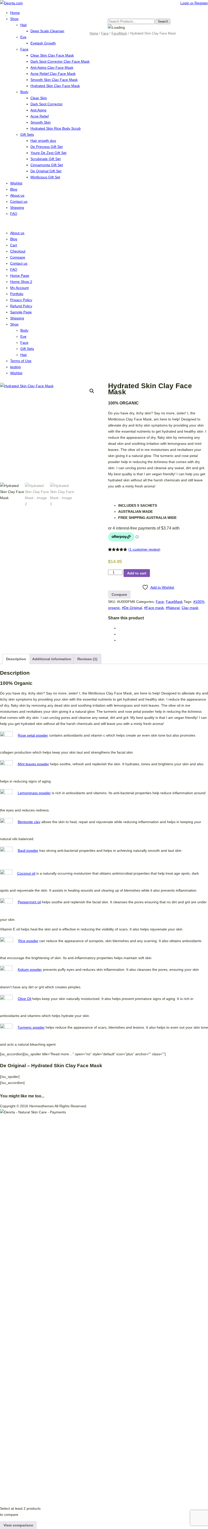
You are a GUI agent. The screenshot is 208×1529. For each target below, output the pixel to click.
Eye (23, 37)
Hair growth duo (43, 141)
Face (24, 49)
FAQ (13, 214)
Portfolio (16, 294)
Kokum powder (30, 969)
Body (24, 92)
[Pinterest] (119, 634)
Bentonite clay (29, 822)
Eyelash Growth (43, 43)
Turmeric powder (31, 1027)
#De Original (132, 608)
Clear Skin (38, 98)
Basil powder (28, 850)
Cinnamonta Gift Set (46, 165)
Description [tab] (16, 659)
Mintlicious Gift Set (45, 177)
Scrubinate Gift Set (45, 159)
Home (15, 13)
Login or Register (194, 3)
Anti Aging (38, 110)
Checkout (17, 251)
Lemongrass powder (34, 793)
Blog (13, 189)
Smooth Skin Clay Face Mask (54, 80)
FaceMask (119, 33)
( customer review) (144, 549)
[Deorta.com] (11, 3)
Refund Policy (21, 306)
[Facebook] (119, 628)
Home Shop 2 (21, 282)
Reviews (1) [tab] (87, 659)
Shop (14, 19)
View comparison (18, 1525)
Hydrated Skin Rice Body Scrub (55, 128)
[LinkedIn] (119, 640)
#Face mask (154, 608)
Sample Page (21, 312)
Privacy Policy (21, 300)
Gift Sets (27, 134)
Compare (17, 257)
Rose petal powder (33, 735)
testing (15, 367)
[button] (91, 391)
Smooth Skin (40, 122)
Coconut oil (26, 873)
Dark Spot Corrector (46, 104)
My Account (19, 288)
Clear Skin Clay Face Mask (52, 55)
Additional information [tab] (51, 659)
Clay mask (190, 608)
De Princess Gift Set (46, 147)
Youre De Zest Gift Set (48, 153)
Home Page (19, 276)
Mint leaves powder (33, 764)
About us (17, 195)
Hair (23, 25)
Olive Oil (24, 999)
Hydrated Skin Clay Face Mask (55, 86)
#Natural (173, 608)
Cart (13, 245)
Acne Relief (39, 116)
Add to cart (136, 573)
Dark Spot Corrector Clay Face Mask (60, 61)
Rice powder (28, 941)
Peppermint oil (29, 902)
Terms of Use (20, 361)
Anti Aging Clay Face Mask (51, 67)
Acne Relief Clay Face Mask (53, 74)
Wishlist (16, 183)
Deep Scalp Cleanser (47, 31)
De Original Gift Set (45, 171)
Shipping (17, 208)
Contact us (18, 201)
